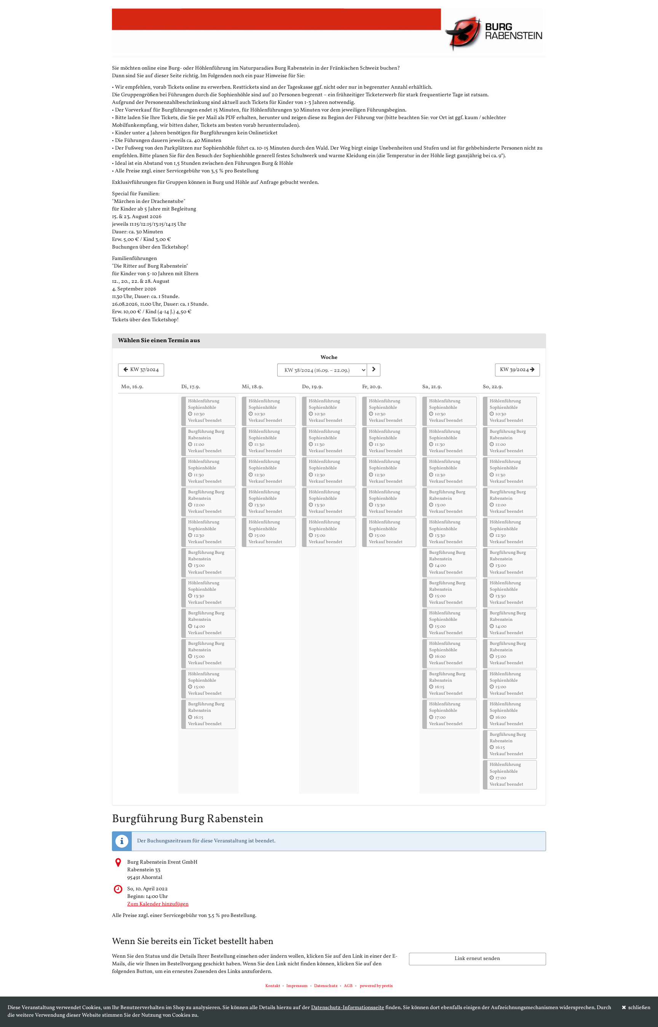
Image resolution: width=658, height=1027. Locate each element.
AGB (348, 986)
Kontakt (272, 986)
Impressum (297, 986)
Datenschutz (326, 986)
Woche (329, 357)
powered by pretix (376, 986)
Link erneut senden (477, 958)
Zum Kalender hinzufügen (157, 904)
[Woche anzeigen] (373, 370)
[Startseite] (329, 30)
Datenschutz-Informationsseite (347, 1007)
